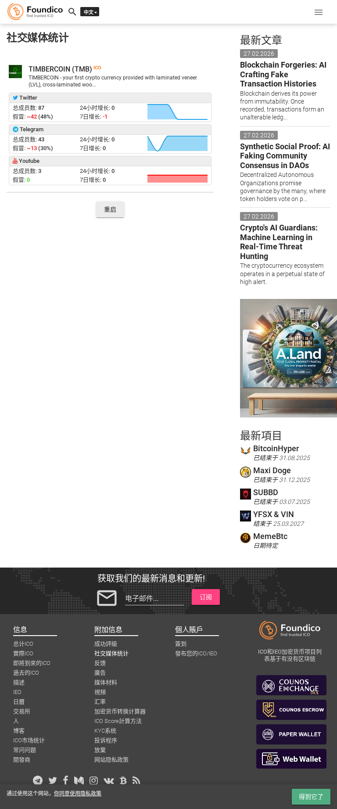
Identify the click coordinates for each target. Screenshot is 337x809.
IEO (17, 692)
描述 (19, 682)
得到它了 (311, 796)
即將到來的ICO (31, 663)
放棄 (100, 750)
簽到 (180, 643)
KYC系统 (105, 730)
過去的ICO (26, 672)
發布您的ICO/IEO (196, 653)
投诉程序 (105, 740)
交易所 (21, 711)
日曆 (19, 701)
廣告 (100, 672)
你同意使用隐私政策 (77, 794)
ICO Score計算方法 (118, 721)
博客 (19, 730)
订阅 (206, 596)
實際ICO (23, 653)
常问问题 (24, 750)
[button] (318, 11)
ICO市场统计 (29, 740)
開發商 (21, 759)
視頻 (100, 692)
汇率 (100, 701)
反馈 (100, 663)
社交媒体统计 (111, 653)
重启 (110, 209)
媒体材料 (105, 682)
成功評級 (105, 643)
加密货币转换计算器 (120, 711)
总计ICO (23, 643)
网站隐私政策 (111, 759)
